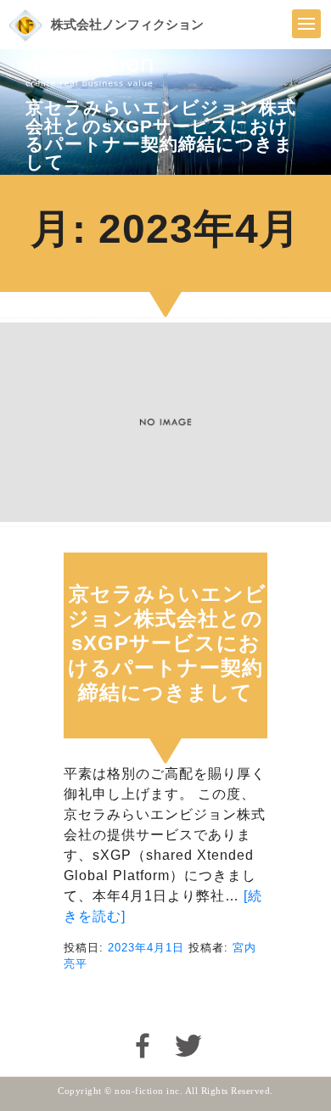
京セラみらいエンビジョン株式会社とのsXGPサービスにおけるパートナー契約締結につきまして (167, 642)
